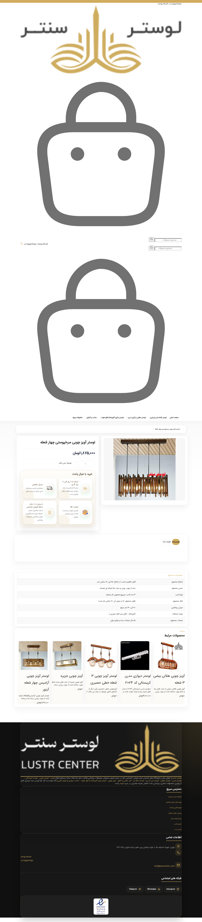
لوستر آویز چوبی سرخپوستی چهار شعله (167, 429)
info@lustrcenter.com (164, 866)
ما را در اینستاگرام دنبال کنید (101, 1)
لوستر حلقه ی (138, 780)
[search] (151, 239)
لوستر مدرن (176, 780)
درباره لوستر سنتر (176, 818)
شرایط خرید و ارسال (174, 796)
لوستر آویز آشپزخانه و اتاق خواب (93, 780)
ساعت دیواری (73, 780)
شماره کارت (177, 824)
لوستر (52, 778)
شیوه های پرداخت (175, 807)
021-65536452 (175, 4)
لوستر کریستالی (31, 778)
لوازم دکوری (61, 780)
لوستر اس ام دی (152, 780)
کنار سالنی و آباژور (124, 780)
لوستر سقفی (165, 780)
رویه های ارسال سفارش (173, 802)
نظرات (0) (167, 541)
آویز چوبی (112, 780)
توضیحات (176, 541)
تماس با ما (177, 829)
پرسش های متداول (175, 813)
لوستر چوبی (44, 778)
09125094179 (162, 4)
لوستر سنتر (177, 778)
